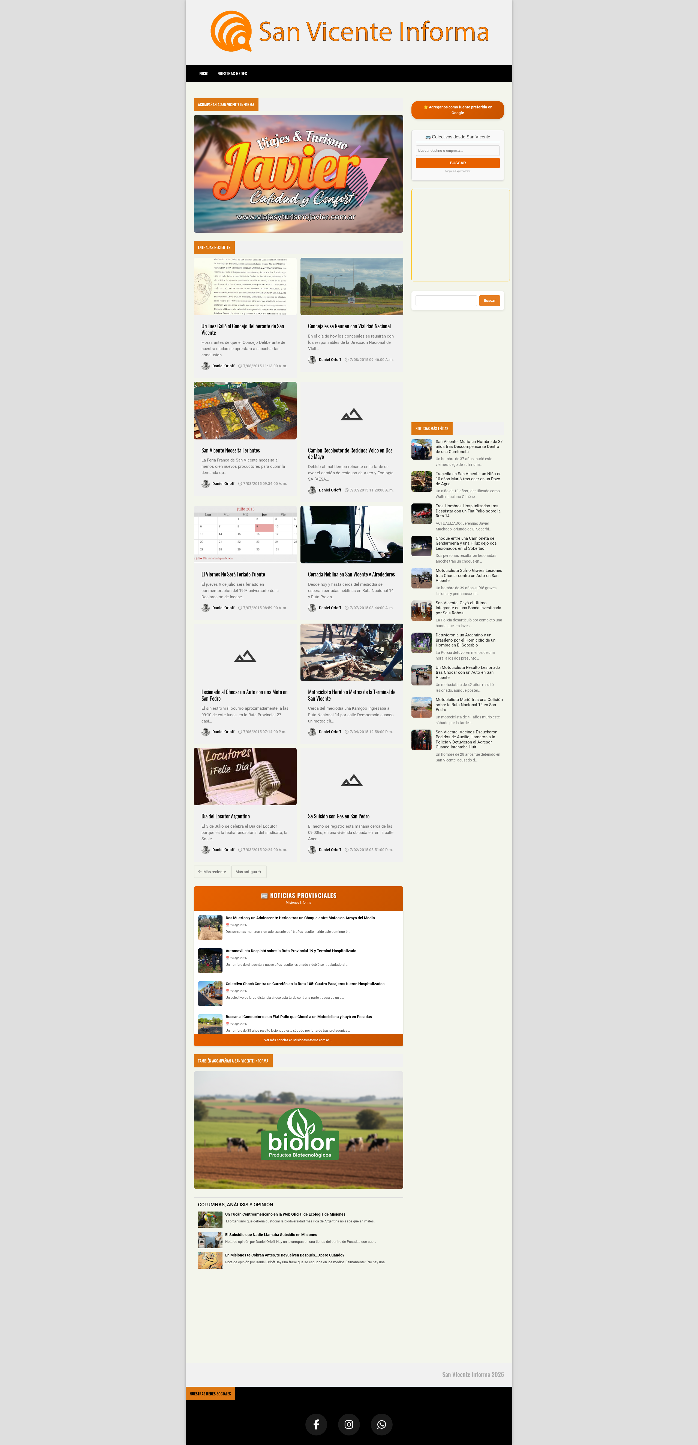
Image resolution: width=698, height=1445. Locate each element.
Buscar (490, 300)
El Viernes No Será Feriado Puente (233, 574)
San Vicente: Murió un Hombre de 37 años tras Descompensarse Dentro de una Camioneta (469, 446)
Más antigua (247, 872)
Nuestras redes (232, 73)
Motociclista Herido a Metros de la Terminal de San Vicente (351, 695)
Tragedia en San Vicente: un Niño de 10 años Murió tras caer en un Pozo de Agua (468, 478)
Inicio (203, 73)
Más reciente (214, 872)
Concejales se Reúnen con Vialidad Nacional (349, 326)
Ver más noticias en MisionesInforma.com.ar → (298, 1040)
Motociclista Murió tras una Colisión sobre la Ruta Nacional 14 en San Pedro (469, 704)
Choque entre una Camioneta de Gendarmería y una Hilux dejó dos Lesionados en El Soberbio (466, 543)
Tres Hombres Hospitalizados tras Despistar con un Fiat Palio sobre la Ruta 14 (468, 510)
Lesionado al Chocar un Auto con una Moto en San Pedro (244, 695)
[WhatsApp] (382, 1424)
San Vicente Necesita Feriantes (230, 450)
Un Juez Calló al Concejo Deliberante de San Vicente (242, 329)
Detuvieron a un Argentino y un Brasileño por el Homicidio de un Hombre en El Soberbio (465, 640)
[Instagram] (349, 1424)
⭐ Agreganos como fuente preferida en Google (457, 110)
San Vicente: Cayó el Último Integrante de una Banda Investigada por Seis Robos (468, 607)
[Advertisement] (235, 1319)
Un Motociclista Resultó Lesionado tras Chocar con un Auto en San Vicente (468, 672)
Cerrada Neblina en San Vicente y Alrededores (351, 574)
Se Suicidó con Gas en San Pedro (338, 816)
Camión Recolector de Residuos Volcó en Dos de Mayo (350, 453)
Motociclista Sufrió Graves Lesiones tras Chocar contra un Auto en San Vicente (469, 575)
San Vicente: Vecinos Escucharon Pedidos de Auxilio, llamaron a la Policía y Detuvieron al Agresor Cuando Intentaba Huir (466, 739)
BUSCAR (458, 163)
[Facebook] (316, 1424)
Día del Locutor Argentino (225, 816)
